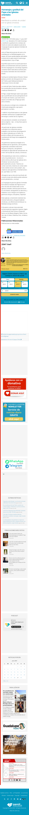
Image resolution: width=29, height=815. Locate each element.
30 (21, 677)
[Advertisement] (14, 323)
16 (21, 672)
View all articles (6, 253)
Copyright (16, 795)
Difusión (4, 795)
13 (11, 672)
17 (24, 672)
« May (4, 681)
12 (8, 672)
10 (24, 669)
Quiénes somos (4, 793)
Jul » (7, 681)
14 (14, 672)
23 (21, 674)
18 (4, 674)
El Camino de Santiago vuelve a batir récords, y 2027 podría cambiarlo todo (17, 570)
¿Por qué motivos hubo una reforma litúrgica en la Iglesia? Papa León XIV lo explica (17, 535)
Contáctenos (24, 795)
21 (14, 674)
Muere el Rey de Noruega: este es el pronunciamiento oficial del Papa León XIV (8, 705)
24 (24, 674)
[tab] (8, 760)
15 (17, 672)
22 (17, 674)
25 (4, 677)
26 (8, 677)
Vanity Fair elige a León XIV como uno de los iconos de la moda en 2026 (17, 551)
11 (4, 672)
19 (8, 674)
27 (11, 677)
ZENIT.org (5, 41)
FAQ (11, 793)
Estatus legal (10, 795)
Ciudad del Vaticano (19, 235)
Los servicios (24, 793)
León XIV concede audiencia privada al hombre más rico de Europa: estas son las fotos (17, 543)
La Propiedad (16, 793)
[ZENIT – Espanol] (8, 3)
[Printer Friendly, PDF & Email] (5, 37)
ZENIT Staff (17, 26)
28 (14, 677)
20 (11, 674)
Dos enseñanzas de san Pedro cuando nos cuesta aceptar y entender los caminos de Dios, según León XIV (14, 507)
